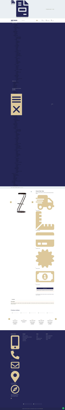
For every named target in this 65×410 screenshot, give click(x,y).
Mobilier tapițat (16, 168)
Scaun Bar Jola (15, 320)
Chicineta (16, 24)
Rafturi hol (17, 66)
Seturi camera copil (18, 143)
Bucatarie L (17, 133)
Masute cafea (17, 147)
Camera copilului (17, 138)
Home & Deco (14, 182)
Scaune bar (17, 137)
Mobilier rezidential (16, 35)
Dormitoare (16, 25)
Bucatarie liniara (18, 134)
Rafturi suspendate (18, 38)
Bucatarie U (17, 42)
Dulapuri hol (17, 160)
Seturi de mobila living (18, 55)
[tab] (13, 299)
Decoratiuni (15, 91)
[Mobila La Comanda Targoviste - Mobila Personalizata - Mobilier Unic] (14, 20)
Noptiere (17, 47)
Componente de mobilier (19, 78)
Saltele (17, 151)
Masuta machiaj (18, 61)
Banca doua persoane (16, 82)
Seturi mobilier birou (18, 164)
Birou (15, 70)
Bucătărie (16, 39)
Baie (15, 128)
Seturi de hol (17, 65)
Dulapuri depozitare (18, 129)
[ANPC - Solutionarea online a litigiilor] (37, 405)
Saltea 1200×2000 (24, 320)
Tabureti (17, 169)
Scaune (17, 44)
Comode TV (17, 52)
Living (15, 26)
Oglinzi (17, 159)
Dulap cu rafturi (15, 177)
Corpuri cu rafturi (18, 53)
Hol (15, 64)
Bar (16, 132)
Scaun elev (15, 86)
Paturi (17, 48)
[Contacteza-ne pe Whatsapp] (63, 408)
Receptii (16, 29)
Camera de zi (16, 51)
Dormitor (16, 57)
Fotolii (17, 77)
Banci (17, 80)
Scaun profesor (15, 87)
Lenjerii (14, 183)
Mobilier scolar (14, 173)
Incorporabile (13, 89)
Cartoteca (15, 83)
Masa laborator (15, 178)
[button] (16, 104)
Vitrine (15, 30)
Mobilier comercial (16, 119)
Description (13, 299)
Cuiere (17, 68)
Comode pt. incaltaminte (19, 69)
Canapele (17, 79)
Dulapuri (17, 46)
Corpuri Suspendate (17, 120)
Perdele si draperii (16, 92)
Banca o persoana (16, 174)
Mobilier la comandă (14, 115)
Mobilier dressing (17, 75)
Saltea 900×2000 (50, 320)
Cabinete (17, 71)
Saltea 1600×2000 (41, 320)
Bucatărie (15, 319)
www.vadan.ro (28, 408)
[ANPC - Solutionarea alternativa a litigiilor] (27, 405)
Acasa (11, 187)
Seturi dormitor (18, 150)
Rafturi (15, 28)
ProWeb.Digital (41, 408)
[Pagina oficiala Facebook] (11, 398)
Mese (17, 43)
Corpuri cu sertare (18, 146)
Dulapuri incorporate (18, 37)
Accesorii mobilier (16, 93)
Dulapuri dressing (18, 62)
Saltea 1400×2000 (32, 320)
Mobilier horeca (15, 116)
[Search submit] (37, 20)
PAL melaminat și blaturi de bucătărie (16, 88)
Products (14, 187)
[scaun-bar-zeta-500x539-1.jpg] (21, 202)
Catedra (14, 84)
